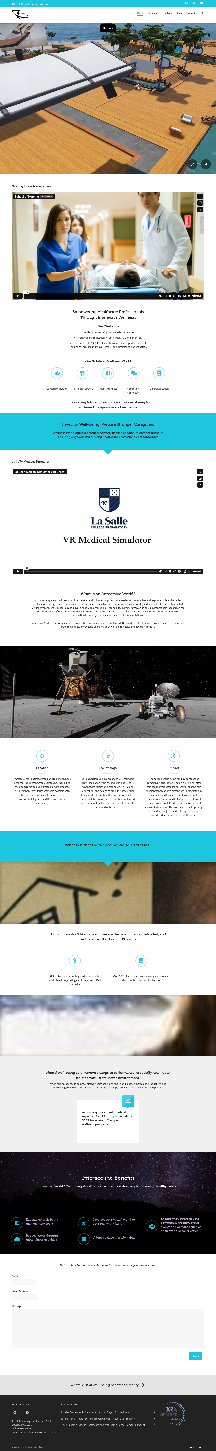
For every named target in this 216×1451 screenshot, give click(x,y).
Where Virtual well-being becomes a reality (104, 1385)
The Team (167, 13)
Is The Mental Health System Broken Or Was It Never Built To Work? (98, 1418)
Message (17, 1306)
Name (15, 1276)
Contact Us (191, 13)
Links (192, 1447)
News (179, 13)
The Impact (153, 13)
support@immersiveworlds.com (37, 1432)
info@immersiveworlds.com (37, 4)
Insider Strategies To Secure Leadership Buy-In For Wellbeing (95, 1412)
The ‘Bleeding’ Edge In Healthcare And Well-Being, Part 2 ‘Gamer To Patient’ (103, 1425)
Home (140, 13)
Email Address (20, 1291)
